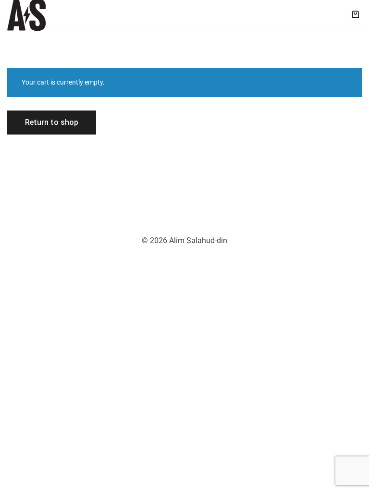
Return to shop (51, 122)
